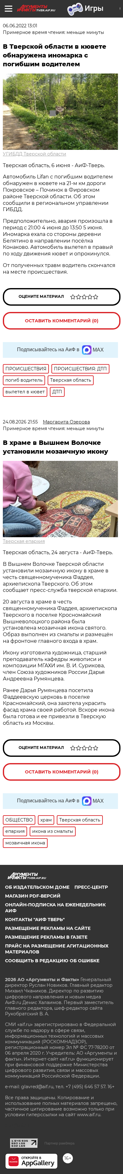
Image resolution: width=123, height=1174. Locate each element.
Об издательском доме (37, 887)
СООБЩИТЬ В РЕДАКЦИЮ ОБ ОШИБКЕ (52, 961)
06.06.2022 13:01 (20, 26)
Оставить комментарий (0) (61, 321)
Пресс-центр (91, 887)
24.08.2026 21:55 (20, 422)
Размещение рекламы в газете (46, 937)
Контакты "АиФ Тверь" (35, 919)
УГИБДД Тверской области (34, 154)
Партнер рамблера (59, 1143)
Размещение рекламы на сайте (48, 928)
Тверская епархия (24, 541)
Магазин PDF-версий (33, 896)
